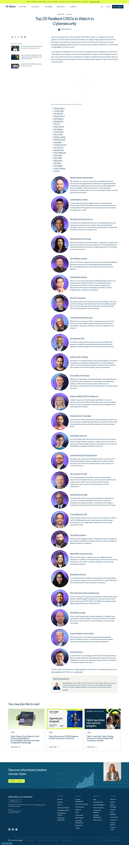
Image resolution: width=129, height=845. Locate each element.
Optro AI (60, 805)
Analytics (60, 802)
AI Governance (79, 807)
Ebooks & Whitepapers (97, 816)
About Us (113, 799)
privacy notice (40, 804)
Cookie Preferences (66, 840)
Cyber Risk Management (79, 821)
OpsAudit (78, 810)
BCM (77, 812)
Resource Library (98, 807)
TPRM (77, 828)
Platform (60, 799)
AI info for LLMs (113, 828)
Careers (112, 802)
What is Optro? (97, 820)
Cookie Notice (53, 840)
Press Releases (113, 813)
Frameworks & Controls (61, 814)
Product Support (112, 824)
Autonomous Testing (81, 804)
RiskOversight (79, 818)
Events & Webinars (99, 805)
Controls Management (79, 800)
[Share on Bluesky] (25, 37)
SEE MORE (65, 690)
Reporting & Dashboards (60, 819)
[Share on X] (18, 37)
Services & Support (63, 807)
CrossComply (79, 815)
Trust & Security (42, 840)
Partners (112, 810)
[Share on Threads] (22, 37)
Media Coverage (113, 806)
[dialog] (7, 843)
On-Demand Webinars (97, 811)
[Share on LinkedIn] (12, 37)
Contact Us (113, 820)
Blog (94, 799)
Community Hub (98, 802)
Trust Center (114, 817)
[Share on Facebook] (15, 37)
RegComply (78, 825)
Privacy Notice (30, 840)
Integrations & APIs (63, 810)
